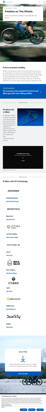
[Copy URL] (23, 158)
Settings (40, 409)
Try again (23, 160)
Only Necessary (32, 409)
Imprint (3, 407)
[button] (39, 2)
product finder (10, 138)
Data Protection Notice (6, 405)
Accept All (23, 409)
